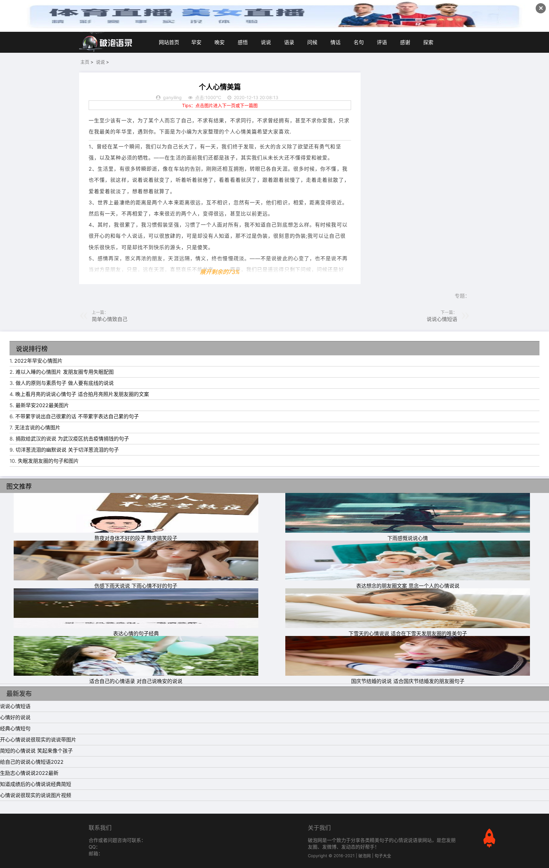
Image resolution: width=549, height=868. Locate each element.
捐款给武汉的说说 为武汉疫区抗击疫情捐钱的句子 (72, 438)
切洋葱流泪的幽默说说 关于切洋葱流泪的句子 (67, 450)
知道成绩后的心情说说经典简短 (35, 784)
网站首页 (169, 42)
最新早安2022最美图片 (42, 405)
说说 (266, 42)
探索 (428, 42)
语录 (289, 42)
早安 (196, 42)
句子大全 (383, 855)
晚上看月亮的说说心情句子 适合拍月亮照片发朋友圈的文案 (82, 394)
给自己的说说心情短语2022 (32, 762)
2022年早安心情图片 (38, 361)
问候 (312, 42)
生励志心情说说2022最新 (29, 773)
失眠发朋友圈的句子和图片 (48, 461)
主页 (84, 62)
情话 (335, 42)
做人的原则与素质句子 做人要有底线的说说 (65, 383)
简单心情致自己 (109, 319)
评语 (382, 42)
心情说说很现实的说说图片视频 (35, 795)
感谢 (405, 42)
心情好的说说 (15, 717)
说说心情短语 (442, 319)
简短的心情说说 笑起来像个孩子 (36, 751)
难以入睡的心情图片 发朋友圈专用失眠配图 (65, 372)
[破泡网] (106, 42)
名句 (359, 42)
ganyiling (172, 97)
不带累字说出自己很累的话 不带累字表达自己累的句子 (77, 416)
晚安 (219, 42)
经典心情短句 (15, 728)
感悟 (243, 42)
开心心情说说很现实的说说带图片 (38, 739)
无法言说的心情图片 (37, 427)
